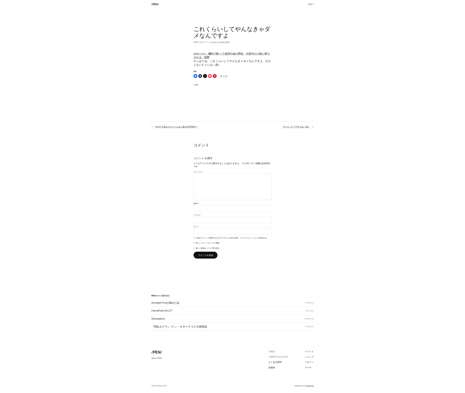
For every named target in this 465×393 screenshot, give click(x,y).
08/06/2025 (309, 318)
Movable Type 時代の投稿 (219, 42)
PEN (200, 42)
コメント (198, 172)
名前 (196, 203)
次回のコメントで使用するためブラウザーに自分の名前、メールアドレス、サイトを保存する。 (232, 238)
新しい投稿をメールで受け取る (208, 248)
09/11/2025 (309, 311)
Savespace (158, 318)
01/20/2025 (309, 326)
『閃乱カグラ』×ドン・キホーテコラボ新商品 (179, 326)
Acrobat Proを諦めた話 (165, 302)
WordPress (310, 386)
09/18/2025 (309, 303)
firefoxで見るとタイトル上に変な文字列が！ (176, 126)
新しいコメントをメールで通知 (208, 243)
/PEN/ (155, 4)
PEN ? (311, 4)
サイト (196, 226)
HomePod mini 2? (161, 310)
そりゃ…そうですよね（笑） (296, 126)
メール (197, 215)
